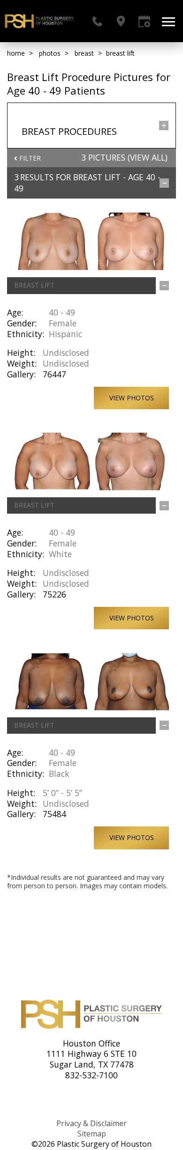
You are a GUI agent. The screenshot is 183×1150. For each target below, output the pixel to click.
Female (62, 323)
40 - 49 (62, 312)
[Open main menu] (170, 21)
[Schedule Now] (144, 21)
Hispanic (65, 333)
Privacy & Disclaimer (91, 1123)
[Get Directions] (121, 21)
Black (59, 773)
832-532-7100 (91, 1075)
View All (147, 157)
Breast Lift (97, 177)
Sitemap (91, 1133)
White (60, 554)
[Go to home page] (39, 21)
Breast (84, 53)
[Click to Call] (97, 21)
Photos (50, 53)
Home (16, 53)
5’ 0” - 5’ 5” (62, 792)
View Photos (131, 397)
